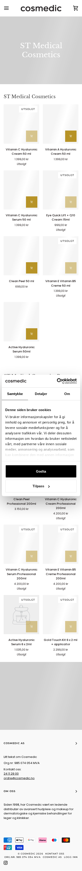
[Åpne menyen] (10, 8)
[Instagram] (6, 863)
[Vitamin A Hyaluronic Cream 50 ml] (60, 123)
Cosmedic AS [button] (14, 743)
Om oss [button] (9, 791)
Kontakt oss (54, 853)
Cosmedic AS (52, 857)
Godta (41, 471)
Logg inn (71, 857)
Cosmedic (28, 853)
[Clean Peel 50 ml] (21, 255)
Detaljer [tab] (41, 393)
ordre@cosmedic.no (19, 778)
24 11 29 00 (11, 773)
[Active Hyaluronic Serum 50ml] (21, 321)
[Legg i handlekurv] (31, 136)
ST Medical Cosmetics (30, 96)
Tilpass (38, 486)
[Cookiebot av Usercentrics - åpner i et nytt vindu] (58, 381)
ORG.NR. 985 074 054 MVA (22, 857)
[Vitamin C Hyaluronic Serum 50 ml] (21, 189)
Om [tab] (67, 393)
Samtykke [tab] (15, 393)
